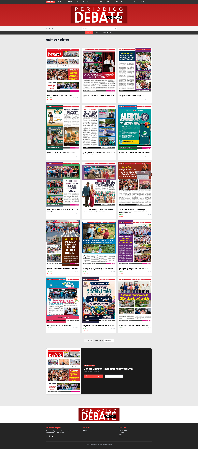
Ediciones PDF (107, 32)
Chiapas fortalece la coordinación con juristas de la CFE (61, 2)
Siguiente (108, 340)
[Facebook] (47, 28)
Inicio (90, 32)
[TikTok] (52, 28)
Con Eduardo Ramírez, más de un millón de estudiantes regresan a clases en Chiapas (106, 2)
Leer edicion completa (94, 376)
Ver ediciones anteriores (113, 376)
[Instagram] (49, 28)
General (97, 32)
